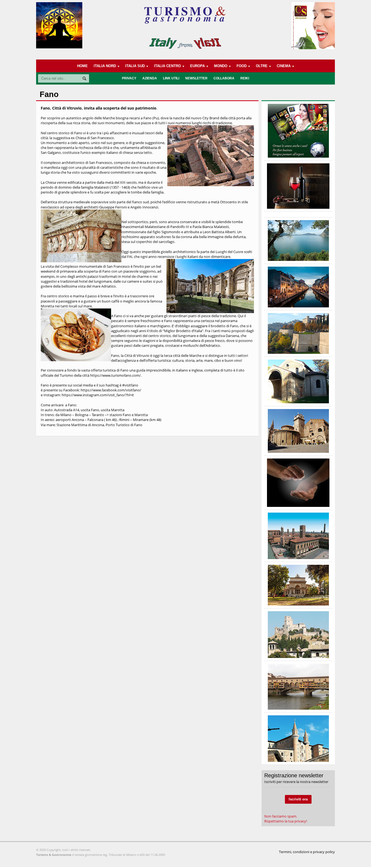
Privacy (129, 78)
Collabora (223, 78)
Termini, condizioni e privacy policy (307, 851)
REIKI (244, 78)
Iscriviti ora (298, 799)
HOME (82, 66)
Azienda (149, 78)
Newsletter (196, 78)
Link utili (171, 78)
